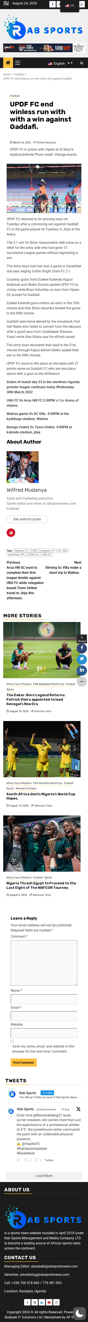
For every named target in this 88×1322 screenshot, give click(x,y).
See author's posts (27, 519)
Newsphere (52, 1317)
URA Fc (46, 554)
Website (17, 1024)
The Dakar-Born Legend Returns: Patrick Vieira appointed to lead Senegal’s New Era (35, 699)
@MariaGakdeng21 (47, 1115)
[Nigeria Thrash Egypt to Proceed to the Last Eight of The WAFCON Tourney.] (42, 843)
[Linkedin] (42, 1302)
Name (16, 991)
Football (14, 95)
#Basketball (26, 1153)
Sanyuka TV (47, 550)
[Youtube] (49, 1302)
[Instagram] (81, 4)
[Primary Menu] (19, 62)
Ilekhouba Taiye (43, 805)
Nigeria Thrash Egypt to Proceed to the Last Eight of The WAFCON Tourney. (41, 885)
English (59, 64)
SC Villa (62, 550)
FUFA (34, 550)
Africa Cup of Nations (18, 684)
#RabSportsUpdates (32, 1149)
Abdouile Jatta (42, 711)
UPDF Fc (33, 554)
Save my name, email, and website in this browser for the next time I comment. (43, 1048)
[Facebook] (52, 4)
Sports (10, 689)
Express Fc (21, 550)
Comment (19, 936)
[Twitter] (60, 4)
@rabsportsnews (46, 1109)
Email (16, 1008)
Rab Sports (25, 1109)
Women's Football (26, 788)
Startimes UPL (16, 554)
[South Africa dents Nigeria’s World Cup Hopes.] (42, 749)
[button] (79, 1313)
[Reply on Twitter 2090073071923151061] (19, 1160)
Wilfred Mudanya (46, 142)
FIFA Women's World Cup (47, 783)
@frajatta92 (31, 1144)
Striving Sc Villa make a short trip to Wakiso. (63, 567)
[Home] (8, 63)
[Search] (81, 63)
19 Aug (65, 1109)
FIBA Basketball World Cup (48, 684)
